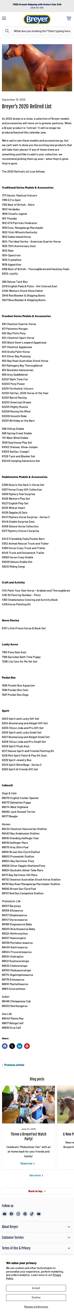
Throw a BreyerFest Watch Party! (28, 1136)
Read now (26, 1163)
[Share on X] (12, 1046)
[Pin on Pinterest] (27, 1046)
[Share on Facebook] (5, 1046)
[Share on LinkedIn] (19, 1046)
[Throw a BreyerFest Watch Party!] (28, 1104)
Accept (36, 1288)
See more (35, 1175)
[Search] (7, 31)
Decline (36, 1297)
